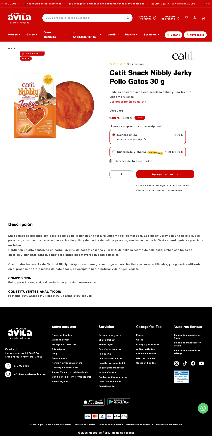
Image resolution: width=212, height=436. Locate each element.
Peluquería (105, 353)
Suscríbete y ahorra (110, 349)
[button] (203, 18)
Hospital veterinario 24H (113, 363)
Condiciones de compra (58, 424)
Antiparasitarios (145, 349)
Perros (140, 335)
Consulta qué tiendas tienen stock (159, 190)
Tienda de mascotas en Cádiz (187, 336)
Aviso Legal (36, 424)
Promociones (59, 358)
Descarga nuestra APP (65, 367)
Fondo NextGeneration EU (67, 363)
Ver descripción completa (127, 101)
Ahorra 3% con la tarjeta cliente (70, 372)
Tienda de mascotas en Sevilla (187, 344)
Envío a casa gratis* (110, 335)
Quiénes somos (61, 339)
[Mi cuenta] (194, 18)
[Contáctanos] (186, 18)
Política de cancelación (169, 424)
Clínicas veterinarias (110, 358)
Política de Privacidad (111, 424)
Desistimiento (107, 386)
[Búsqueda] (128, 18)
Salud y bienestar (146, 353)
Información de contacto (139, 424)
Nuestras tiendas (62, 335)
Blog (54, 353)
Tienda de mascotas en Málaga (187, 352)
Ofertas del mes (145, 358)
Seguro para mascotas (112, 367)
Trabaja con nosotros (64, 344)
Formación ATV (107, 372)
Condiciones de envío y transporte (71, 376)
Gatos (139, 339)
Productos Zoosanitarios (113, 377)
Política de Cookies (85, 424)
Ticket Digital (106, 344)
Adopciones (58, 349)
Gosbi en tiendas (146, 363)
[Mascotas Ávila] (21, 17)
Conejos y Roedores (147, 344)
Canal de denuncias (110, 381)
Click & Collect (107, 340)
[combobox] (87, 18)
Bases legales (60, 381)
